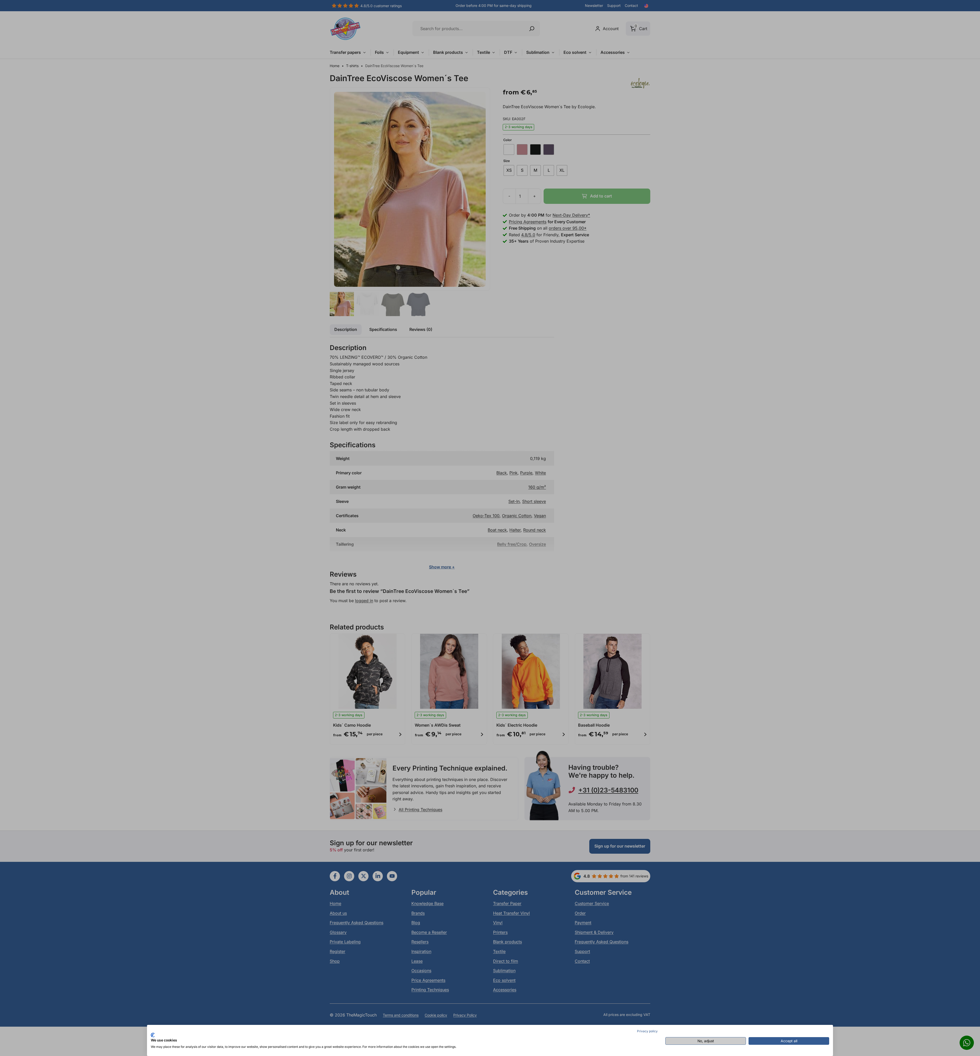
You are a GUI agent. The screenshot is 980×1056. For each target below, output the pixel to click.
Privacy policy (647, 1031)
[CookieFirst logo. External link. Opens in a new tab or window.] (153, 1035)
